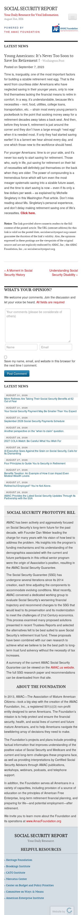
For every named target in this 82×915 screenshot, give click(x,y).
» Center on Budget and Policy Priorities (29, 885)
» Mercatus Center (15, 879)
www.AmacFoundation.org (43, 821)
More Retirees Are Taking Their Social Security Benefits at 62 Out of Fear (39, 399)
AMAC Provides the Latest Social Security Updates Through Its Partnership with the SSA (39, 496)
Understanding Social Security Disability (63, 272)
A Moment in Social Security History (18, 272)
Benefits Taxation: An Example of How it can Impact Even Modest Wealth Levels (36, 474)
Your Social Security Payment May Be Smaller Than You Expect (40, 411)
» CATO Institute (14, 872)
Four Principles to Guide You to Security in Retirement (34, 463)
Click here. (28, 213)
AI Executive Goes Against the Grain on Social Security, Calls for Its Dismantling (40, 452)
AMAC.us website (62, 667)
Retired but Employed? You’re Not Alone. (27, 485)
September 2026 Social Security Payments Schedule (34, 421)
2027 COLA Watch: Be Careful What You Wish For (32, 441)
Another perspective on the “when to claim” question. (34, 431)
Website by (58, 911)
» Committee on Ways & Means (24, 891)
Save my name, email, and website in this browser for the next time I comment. (39, 363)
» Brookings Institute (17, 866)
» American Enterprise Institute (24, 898)
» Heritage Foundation (18, 860)
